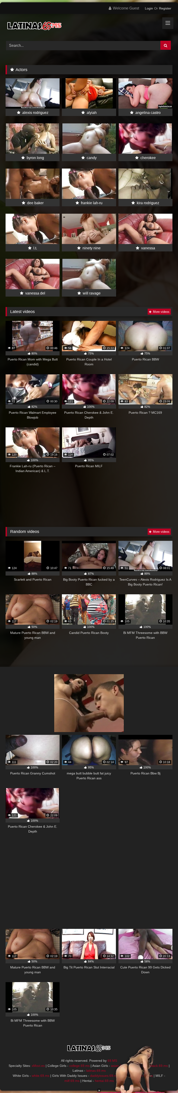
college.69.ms (79, 1066)
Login (149, 8)
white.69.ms (40, 1075)
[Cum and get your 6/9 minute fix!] (89, 26)
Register (165, 8)
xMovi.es (38, 1066)
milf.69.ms (71, 1081)
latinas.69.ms (96, 1070)
